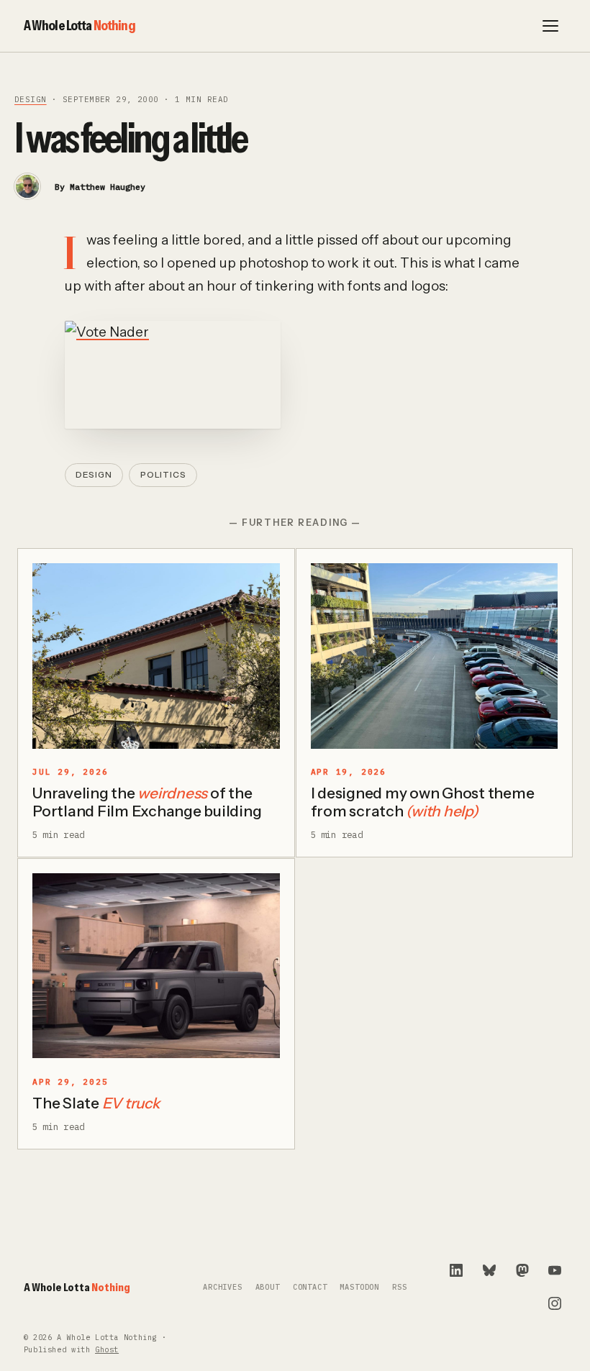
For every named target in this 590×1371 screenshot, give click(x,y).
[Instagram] (554, 1303)
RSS (399, 1287)
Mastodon (359, 1287)
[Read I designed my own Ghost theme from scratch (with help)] (434, 656)
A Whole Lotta (79, 25)
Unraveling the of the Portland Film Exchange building (146, 802)
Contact (310, 1287)
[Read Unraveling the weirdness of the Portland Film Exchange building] (156, 656)
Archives (222, 1287)
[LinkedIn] (456, 1270)
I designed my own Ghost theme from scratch (423, 802)
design (30, 99)
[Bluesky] (489, 1270)
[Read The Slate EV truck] (156, 966)
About (267, 1287)
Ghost (107, 1349)
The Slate (96, 1103)
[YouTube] (554, 1270)
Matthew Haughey (107, 186)
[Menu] (550, 26)
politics (163, 475)
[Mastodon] (522, 1270)
